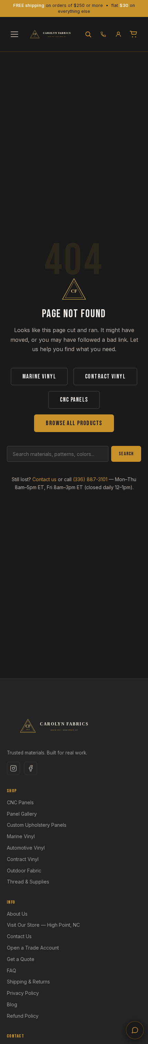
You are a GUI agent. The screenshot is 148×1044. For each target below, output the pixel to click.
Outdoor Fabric (24, 870)
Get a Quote (20, 959)
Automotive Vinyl (26, 848)
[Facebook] (30, 768)
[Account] (118, 34)
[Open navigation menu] (14, 34)
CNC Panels (74, 399)
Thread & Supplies (28, 882)
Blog (12, 1004)
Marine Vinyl (39, 376)
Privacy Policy (23, 993)
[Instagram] (13, 768)
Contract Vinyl (105, 376)
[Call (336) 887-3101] (103, 34)
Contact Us (19, 936)
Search (126, 454)
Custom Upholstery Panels (36, 825)
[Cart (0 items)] (133, 34)
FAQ (11, 970)
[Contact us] (135, 1030)
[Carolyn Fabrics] (51, 34)
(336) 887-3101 (90, 479)
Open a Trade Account (33, 948)
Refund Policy (23, 1016)
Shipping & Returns (28, 982)
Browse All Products (74, 423)
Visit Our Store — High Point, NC (43, 925)
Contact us (44, 479)
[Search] (88, 34)
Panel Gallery (22, 814)
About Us (17, 914)
